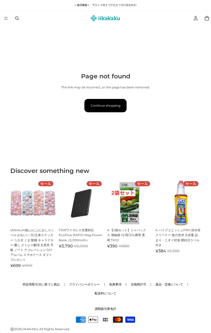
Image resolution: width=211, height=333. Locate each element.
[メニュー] (6, 18)
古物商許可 (138, 284)
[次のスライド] (50, 203)
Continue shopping (105, 105)
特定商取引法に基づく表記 (41, 284)
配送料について (105, 293)
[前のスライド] (16, 203)
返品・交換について (169, 284)
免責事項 (115, 284)
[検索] (17, 18)
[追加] (47, 217)
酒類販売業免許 (105, 309)
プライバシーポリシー (84, 284)
